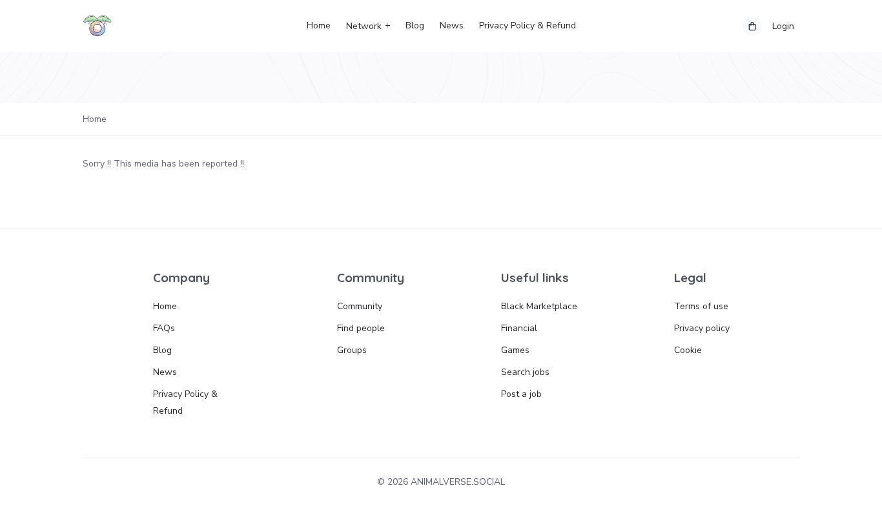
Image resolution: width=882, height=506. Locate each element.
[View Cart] (752, 26)
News (452, 25)
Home (319, 25)
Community (359, 306)
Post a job (521, 394)
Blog (414, 25)
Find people (361, 328)
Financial (519, 328)
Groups (352, 350)
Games (515, 350)
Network (364, 26)
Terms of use (701, 306)
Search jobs (525, 372)
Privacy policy (702, 328)
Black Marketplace (539, 306)
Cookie (688, 350)
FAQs (164, 328)
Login (783, 26)
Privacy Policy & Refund (527, 25)
